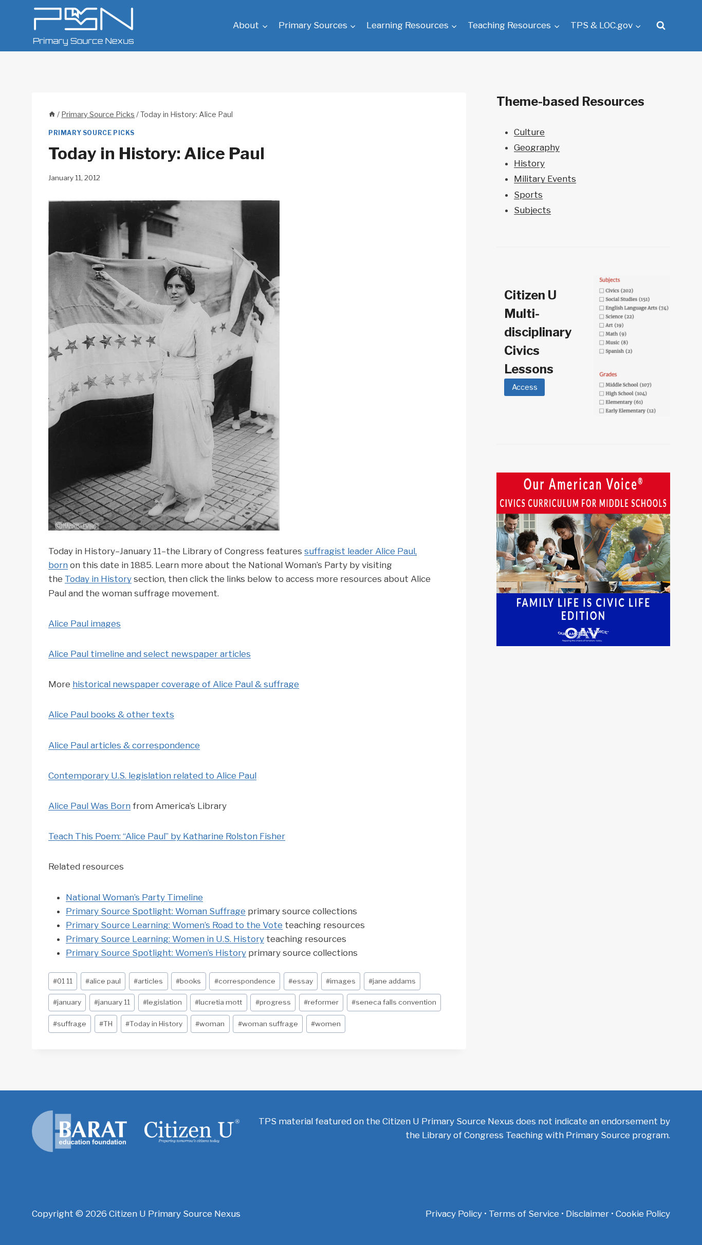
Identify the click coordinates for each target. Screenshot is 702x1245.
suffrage (69, 1024)
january (67, 1002)
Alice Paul (236, 775)
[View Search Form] (661, 25)
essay (300, 981)
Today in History (98, 579)
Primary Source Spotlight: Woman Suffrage (156, 911)
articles (148, 981)
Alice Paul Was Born (89, 806)
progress (273, 1002)
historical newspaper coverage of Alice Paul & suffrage (185, 684)
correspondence (244, 981)
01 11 (62, 981)
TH (106, 1024)
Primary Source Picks (91, 133)
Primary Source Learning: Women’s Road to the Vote (174, 925)
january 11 (112, 1002)
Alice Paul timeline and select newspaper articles (149, 654)
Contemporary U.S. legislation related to (132, 775)
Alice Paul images (84, 623)
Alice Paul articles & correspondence (124, 745)
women (326, 1024)
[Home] (52, 114)
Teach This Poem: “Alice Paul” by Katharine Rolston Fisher (166, 836)
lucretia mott (218, 1002)
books (188, 981)
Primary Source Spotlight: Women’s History (156, 953)
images (341, 981)
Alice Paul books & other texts (111, 714)
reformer (321, 1002)
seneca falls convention (394, 1002)
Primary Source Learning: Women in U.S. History (165, 939)
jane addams (392, 981)
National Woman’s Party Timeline (134, 897)
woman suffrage (268, 1024)
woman (210, 1024)
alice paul (103, 981)
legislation (162, 1002)
